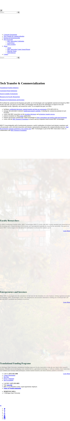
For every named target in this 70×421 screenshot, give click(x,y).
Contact (6, 54)
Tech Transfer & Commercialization (14, 36)
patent (21, 116)
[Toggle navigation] (1, 10)
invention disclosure (30, 114)
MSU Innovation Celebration (15, 41)
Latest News (10, 43)
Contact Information (9, 375)
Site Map (6, 377)
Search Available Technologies (9, 94)
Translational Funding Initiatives (9, 87)
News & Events (8, 39)
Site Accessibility (8, 380)
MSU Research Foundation (20, 119)
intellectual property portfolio (32, 111)
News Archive (11, 44)
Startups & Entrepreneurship (12, 38)
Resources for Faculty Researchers (10, 97)
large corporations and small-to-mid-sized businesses (52, 117)
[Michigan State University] (4, 8)
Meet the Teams (11, 51)
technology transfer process (47, 114)
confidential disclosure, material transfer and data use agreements (27, 109)
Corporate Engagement (10, 34)
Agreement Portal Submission (8, 91)
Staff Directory (11, 52)
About (5, 46)
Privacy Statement (9, 378)
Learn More (66, 231)
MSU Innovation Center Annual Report (18, 49)
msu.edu (9, 385)
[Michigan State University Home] (4, 404)
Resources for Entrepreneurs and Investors (12, 100)
